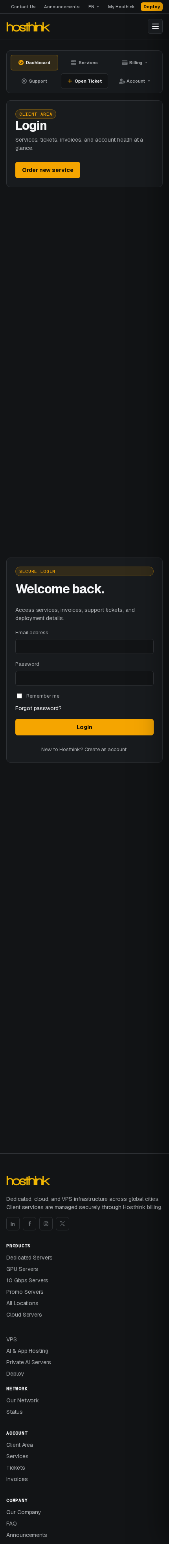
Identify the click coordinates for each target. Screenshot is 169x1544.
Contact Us (23, 6)
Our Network (22, 1400)
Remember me (42, 696)
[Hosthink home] (29, 26)
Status (14, 1411)
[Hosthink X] (62, 1223)
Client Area (19, 1444)
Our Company (23, 1512)
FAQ (11, 1523)
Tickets (15, 1467)
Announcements (61, 6)
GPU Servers (22, 1269)
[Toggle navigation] (155, 26)
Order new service (47, 170)
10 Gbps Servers (27, 1280)
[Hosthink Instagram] (46, 1223)
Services (17, 1456)
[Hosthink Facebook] (29, 1223)
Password (27, 664)
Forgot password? (38, 708)
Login (84, 727)
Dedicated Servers (29, 1257)
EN (91, 6)
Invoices (17, 1479)
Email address (31, 632)
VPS (11, 1339)
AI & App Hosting (27, 1350)
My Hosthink (121, 6)
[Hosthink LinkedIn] (13, 1223)
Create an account (105, 749)
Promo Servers (25, 1291)
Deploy (151, 6)
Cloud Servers (24, 1314)
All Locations (22, 1303)
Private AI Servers (28, 1362)
